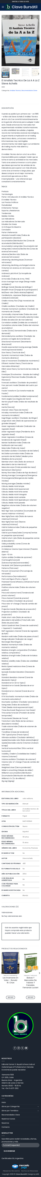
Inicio (4, 1102)
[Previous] (5, 40)
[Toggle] (38, 1106)
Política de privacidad (29, 1171)
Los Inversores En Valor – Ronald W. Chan (10, 980)
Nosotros (5, 1123)
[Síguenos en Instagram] (18, 1048)
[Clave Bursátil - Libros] (22, 7)
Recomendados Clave (29, 90)
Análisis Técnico (15, 90)
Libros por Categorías (11, 1106)
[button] (3, 6)
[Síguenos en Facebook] (15, 1048)
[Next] (36, 40)
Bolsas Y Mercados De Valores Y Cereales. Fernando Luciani (30, 983)
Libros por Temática (10, 1110)
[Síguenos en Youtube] (26, 1048)
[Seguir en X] (22, 1048)
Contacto (6, 1127)
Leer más (10, 997)
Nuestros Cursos (8, 1119)
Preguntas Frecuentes (11, 1171)
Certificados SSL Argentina (12, 1158)
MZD (37, 1174)
